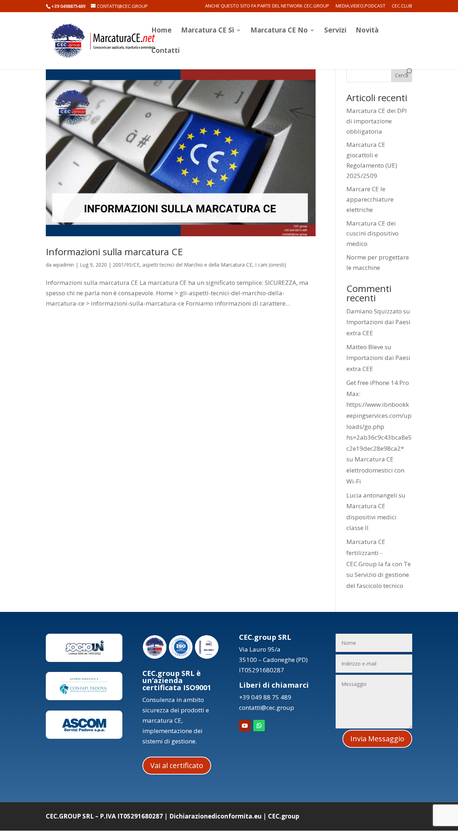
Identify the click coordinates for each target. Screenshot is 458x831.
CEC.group (283, 816)
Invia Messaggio (377, 738)
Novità (367, 31)
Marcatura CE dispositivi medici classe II (371, 517)
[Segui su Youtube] (244, 725)
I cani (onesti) (270, 264)
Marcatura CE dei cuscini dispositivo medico (372, 233)
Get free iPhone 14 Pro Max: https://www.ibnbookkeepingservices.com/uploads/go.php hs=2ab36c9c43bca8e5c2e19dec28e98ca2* (379, 415)
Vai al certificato (176, 765)
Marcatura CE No (279, 31)
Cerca (401, 75)
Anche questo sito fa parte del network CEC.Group (267, 6)
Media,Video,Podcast (360, 6)
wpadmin (63, 264)
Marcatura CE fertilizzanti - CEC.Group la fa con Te (378, 553)
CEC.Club (402, 6)
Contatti (165, 51)
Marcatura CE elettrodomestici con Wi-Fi (375, 470)
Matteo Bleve (364, 347)
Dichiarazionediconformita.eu (215, 816)
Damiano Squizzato (374, 311)
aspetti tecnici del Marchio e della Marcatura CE (197, 264)
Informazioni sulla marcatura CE (114, 251)
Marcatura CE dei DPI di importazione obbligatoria (376, 121)
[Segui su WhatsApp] (259, 725)
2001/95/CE (126, 264)
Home (161, 31)
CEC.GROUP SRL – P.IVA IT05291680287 (104, 816)
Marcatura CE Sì (207, 31)
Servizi (335, 31)
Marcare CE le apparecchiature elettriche (370, 199)
